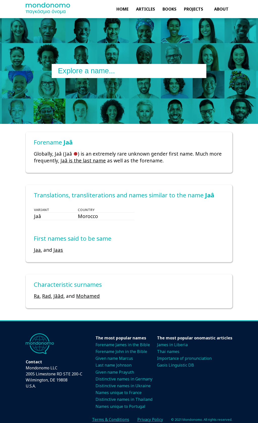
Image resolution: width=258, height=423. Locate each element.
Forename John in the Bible (121, 351)
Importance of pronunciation (184, 358)
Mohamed (88, 296)
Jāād (58, 296)
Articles (145, 9)
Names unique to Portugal (120, 406)
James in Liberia (172, 344)
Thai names (168, 351)
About (221, 9)
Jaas (58, 249)
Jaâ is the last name (83, 160)
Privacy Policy (150, 419)
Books (169, 9)
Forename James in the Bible (122, 344)
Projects (193, 9)
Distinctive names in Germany (123, 379)
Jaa (37, 249)
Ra (37, 296)
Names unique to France (118, 392)
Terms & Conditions (110, 419)
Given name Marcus (114, 358)
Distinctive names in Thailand (123, 399)
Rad (46, 296)
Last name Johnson (113, 365)
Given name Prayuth (114, 372)
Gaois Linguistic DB (175, 365)
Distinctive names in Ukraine (123, 386)
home (122, 9)
